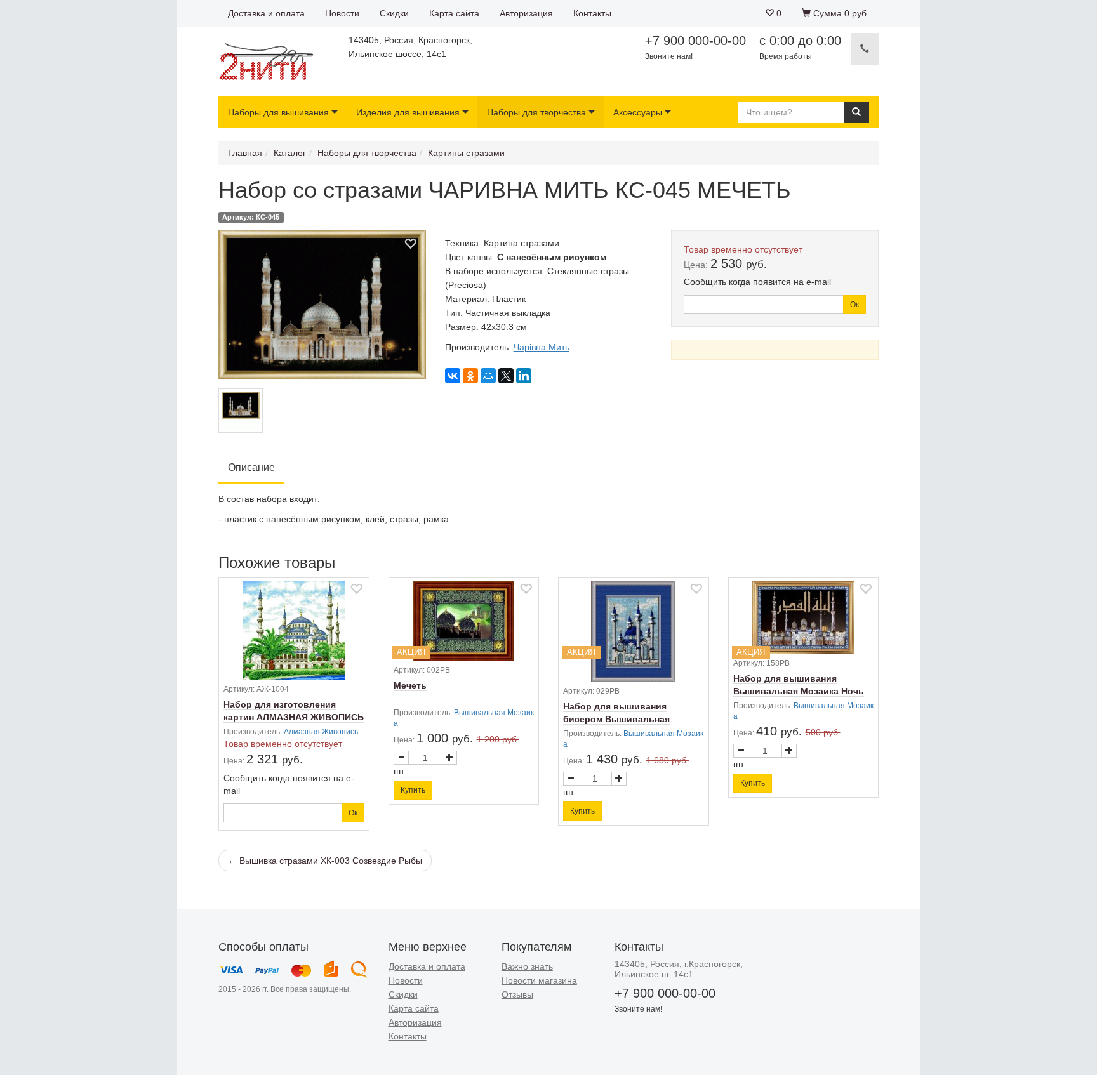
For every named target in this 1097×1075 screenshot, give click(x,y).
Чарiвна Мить (541, 347)
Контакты (592, 13)
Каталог (290, 153)
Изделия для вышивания (408, 112)
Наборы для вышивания (278, 112)
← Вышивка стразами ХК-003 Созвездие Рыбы (325, 860)
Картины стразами (466, 153)
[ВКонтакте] (452, 375)
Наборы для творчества (536, 112)
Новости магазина (539, 980)
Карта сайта (454, 13)
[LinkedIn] (523, 375)
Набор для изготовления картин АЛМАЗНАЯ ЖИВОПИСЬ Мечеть (293, 717)
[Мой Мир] (488, 375)
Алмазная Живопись (321, 731)
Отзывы (517, 994)
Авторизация (526, 13)
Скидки (394, 13)
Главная (245, 153)
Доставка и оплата (266, 13)
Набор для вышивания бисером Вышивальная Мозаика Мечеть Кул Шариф (627, 719)
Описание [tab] (251, 467)
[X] (506, 375)
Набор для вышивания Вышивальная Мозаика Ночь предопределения (798, 691)
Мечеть (410, 685)
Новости (342, 13)
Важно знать (527, 966)
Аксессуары (637, 112)
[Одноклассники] (470, 375)
